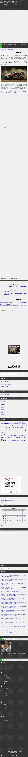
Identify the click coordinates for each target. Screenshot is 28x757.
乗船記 (9, 437)
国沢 (14, 437)
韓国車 (6, 679)
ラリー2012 (6, 691)
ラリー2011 (6, 693)
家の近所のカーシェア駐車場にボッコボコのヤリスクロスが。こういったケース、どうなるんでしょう (14, 623)
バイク (3, 702)
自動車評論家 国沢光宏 (8, 2)
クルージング (6, 720)
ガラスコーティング (21, 425)
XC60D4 (24, 423)
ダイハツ (3, 412)
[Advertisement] (14, 24)
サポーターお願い (5, 381)
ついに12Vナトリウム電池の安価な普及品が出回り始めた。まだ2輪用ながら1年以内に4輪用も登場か (14, 576)
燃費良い (14, 440)
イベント (5, 718)
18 (7, 518)
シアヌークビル (4, 429)
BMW (6, 713)
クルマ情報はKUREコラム (7, 384)
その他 (6, 735)
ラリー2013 (6, 690)
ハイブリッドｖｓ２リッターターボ (10, 284)
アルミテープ (14, 425)
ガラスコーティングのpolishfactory (8, 500)
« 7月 (2, 525)
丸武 (6, 437)
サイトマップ (4, 747)
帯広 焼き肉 (9, 440)
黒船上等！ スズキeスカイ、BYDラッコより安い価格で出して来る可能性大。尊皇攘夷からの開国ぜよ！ (14, 595)
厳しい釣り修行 (6, 668)
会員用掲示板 (4, 498)
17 (3, 518)
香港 (25, 440)
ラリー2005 (6, 698)
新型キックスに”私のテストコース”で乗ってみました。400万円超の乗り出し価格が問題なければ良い (14, 588)
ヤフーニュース (8, 435)
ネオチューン (4, 502)
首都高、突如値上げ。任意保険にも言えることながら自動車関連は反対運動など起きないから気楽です (14, 607)
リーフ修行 (6, 665)
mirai (7, 423)
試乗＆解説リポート (12, 49)
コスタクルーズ (8, 427)
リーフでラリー (6, 666)
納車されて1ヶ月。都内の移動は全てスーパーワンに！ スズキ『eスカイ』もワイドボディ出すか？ (13, 599)
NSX (16, 423)
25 (7, 520)
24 (3, 520)
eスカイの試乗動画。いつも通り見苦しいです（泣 (11, 591)
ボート (3, 716)
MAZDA (3, 406)
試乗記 (23, 440)
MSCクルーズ (12, 423)
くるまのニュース (5, 388)
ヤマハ (6, 729)
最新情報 (5, 675)
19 (10, 518)
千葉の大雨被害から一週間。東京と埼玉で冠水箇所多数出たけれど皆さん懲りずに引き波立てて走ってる (14, 603)
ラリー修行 (4, 686)
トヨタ (6, 731)
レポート (5, 724)
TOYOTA (3, 401)
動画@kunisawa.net (5, 394)
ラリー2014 (6, 688)
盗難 (21, 440)
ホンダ (6, 708)
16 (24, 516)
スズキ (6, 706)
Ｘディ (4, 282)
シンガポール (11, 429)
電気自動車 (7, 677)
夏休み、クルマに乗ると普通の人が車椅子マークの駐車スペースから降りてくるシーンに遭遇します (14, 580)
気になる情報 (4, 415)
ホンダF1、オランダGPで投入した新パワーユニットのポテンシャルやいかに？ (14, 584)
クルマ (3, 672)
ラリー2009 (6, 695)
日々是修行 (4, 662)
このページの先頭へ (15, 755)
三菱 (3, 407)
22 (20, 518)
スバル (3, 409)
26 (10, 520)
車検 (4, 683)
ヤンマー (6, 728)
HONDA (3, 423)
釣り (4, 722)
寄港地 (4, 440)
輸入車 (3, 414)
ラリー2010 (6, 697)
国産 (4, 725)
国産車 (5, 704)
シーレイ (6, 740)
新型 (12, 440)
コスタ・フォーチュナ (18, 427)
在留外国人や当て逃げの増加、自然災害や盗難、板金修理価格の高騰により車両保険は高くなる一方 (14, 627)
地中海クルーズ (21, 437)
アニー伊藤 (9, 425)
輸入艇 (5, 737)
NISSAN (3, 402)
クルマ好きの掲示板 (5, 386)
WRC (21, 423)
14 (17, 516)
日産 (5, 733)
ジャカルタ (19, 429)
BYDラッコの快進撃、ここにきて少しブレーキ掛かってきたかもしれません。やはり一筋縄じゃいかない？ (14, 619)
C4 (1, 423)
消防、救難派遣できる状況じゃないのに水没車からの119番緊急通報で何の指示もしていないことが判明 (14, 615)
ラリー (12, 435)
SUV (18, 423)
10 (3, 516)
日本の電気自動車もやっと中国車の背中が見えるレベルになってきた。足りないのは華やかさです (14, 631)
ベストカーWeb (5, 383)
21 (17, 518)
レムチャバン (17, 435)
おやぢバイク (6, 670)
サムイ (25, 427)
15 (20, 516)
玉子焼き (17, 440)
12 (10, 516)
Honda (3, 404)
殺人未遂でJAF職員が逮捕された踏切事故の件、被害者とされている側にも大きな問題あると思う (14, 611)
